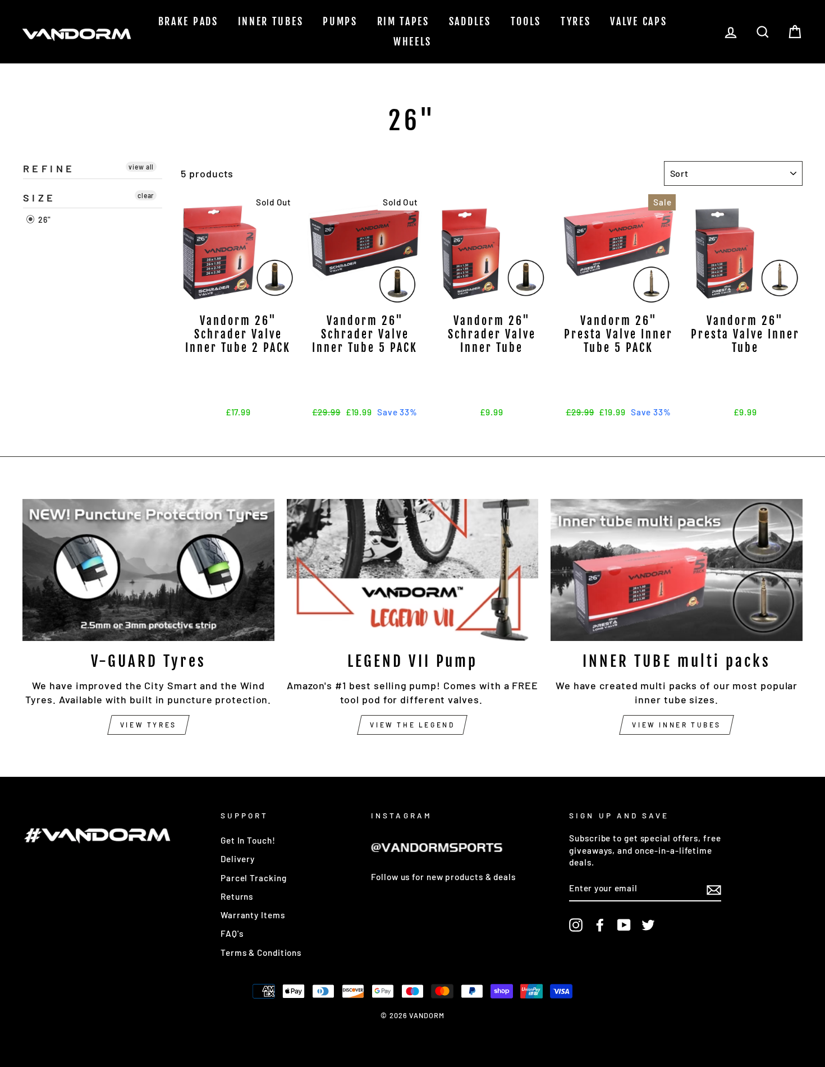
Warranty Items (253, 915)
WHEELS (412, 41)
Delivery (238, 859)
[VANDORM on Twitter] (648, 925)
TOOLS (526, 21)
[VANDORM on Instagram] (576, 925)
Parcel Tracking (254, 878)
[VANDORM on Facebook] (600, 925)
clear (146, 195)
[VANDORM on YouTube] (624, 925)
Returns (237, 896)
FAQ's (232, 933)
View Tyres (148, 725)
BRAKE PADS (188, 21)
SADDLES (470, 21)
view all (141, 167)
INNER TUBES (271, 21)
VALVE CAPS (638, 21)
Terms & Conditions (261, 952)
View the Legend (412, 725)
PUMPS (340, 21)
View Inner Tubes (676, 725)
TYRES (576, 21)
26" (43, 220)
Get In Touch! (248, 840)
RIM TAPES (403, 21)
